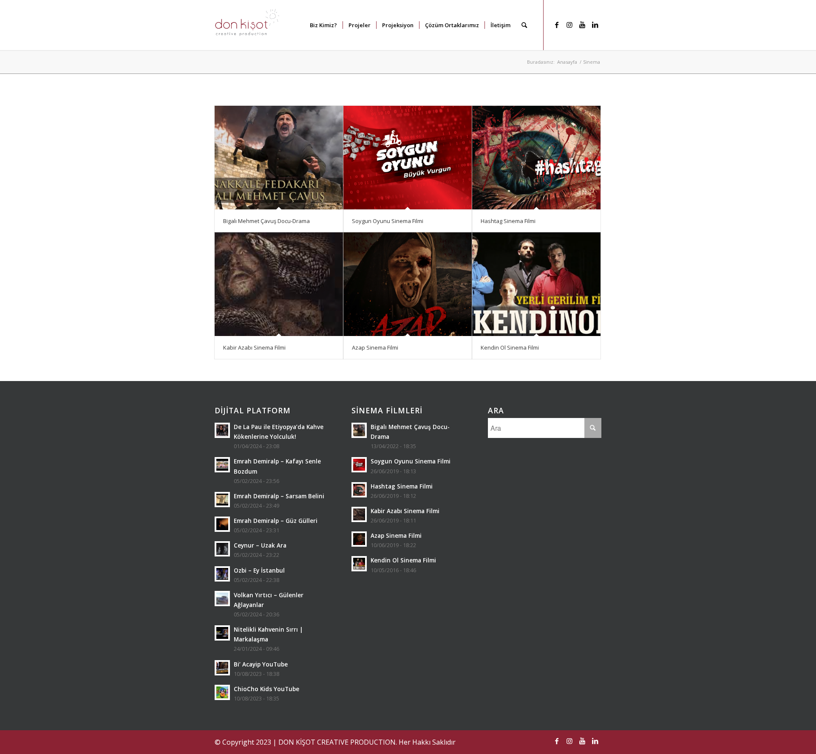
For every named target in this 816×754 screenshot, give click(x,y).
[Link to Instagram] (569, 24)
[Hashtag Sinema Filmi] (536, 157)
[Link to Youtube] (582, 24)
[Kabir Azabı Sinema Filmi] (279, 284)
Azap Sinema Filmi (375, 347)
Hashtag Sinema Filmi (508, 221)
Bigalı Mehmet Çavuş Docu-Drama (266, 221)
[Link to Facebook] (556, 24)
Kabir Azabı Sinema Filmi (254, 347)
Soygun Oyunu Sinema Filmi (387, 221)
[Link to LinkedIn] (595, 24)
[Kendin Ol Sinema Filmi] (536, 284)
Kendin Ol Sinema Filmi (510, 347)
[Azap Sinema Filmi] (407, 284)
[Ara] (524, 25)
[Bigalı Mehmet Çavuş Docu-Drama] (279, 157)
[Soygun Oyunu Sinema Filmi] (407, 157)
